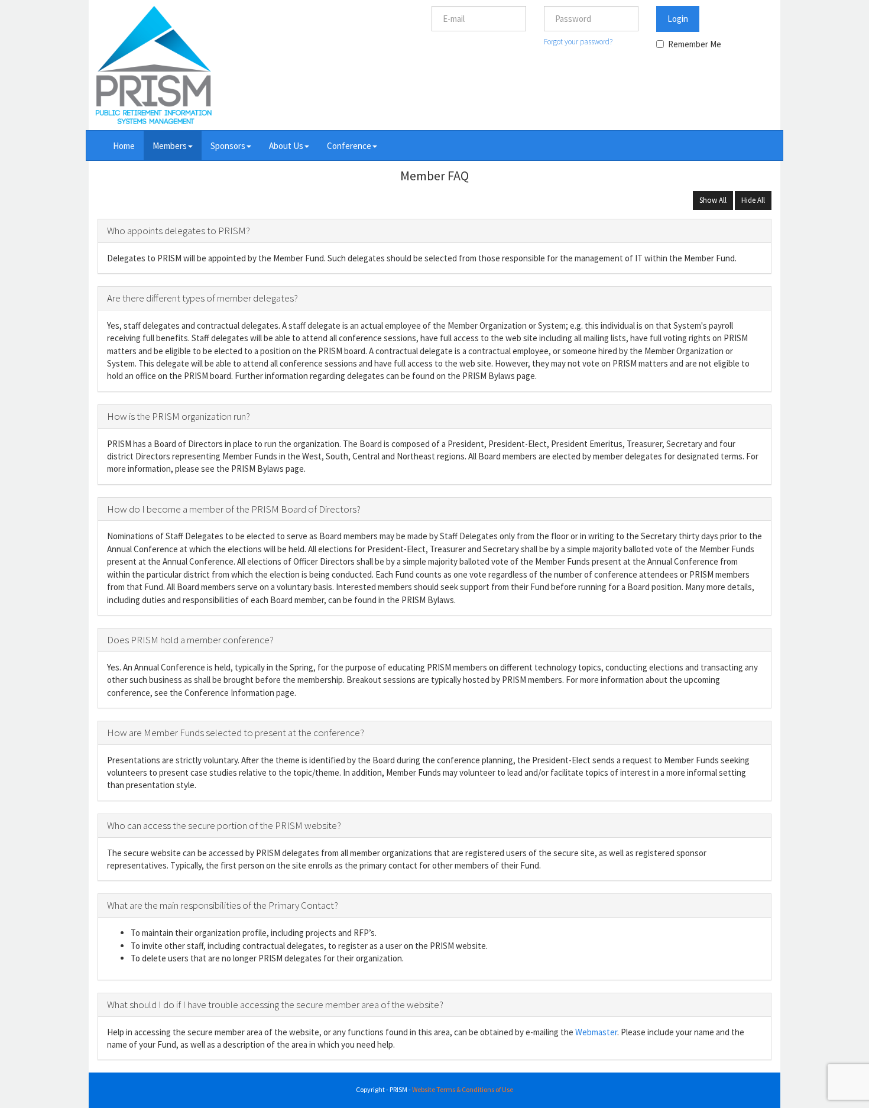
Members (170, 145)
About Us (286, 145)
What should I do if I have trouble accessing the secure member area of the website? (275, 1004)
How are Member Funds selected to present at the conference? (235, 732)
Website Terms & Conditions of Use (462, 1089)
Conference (349, 145)
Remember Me (694, 44)
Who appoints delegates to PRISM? (178, 230)
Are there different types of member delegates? (202, 297)
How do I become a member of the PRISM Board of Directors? (234, 509)
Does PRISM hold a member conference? (190, 639)
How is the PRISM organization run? (178, 416)
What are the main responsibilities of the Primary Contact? (222, 905)
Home (124, 145)
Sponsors (227, 145)
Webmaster (596, 1032)
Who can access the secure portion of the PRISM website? (224, 825)
